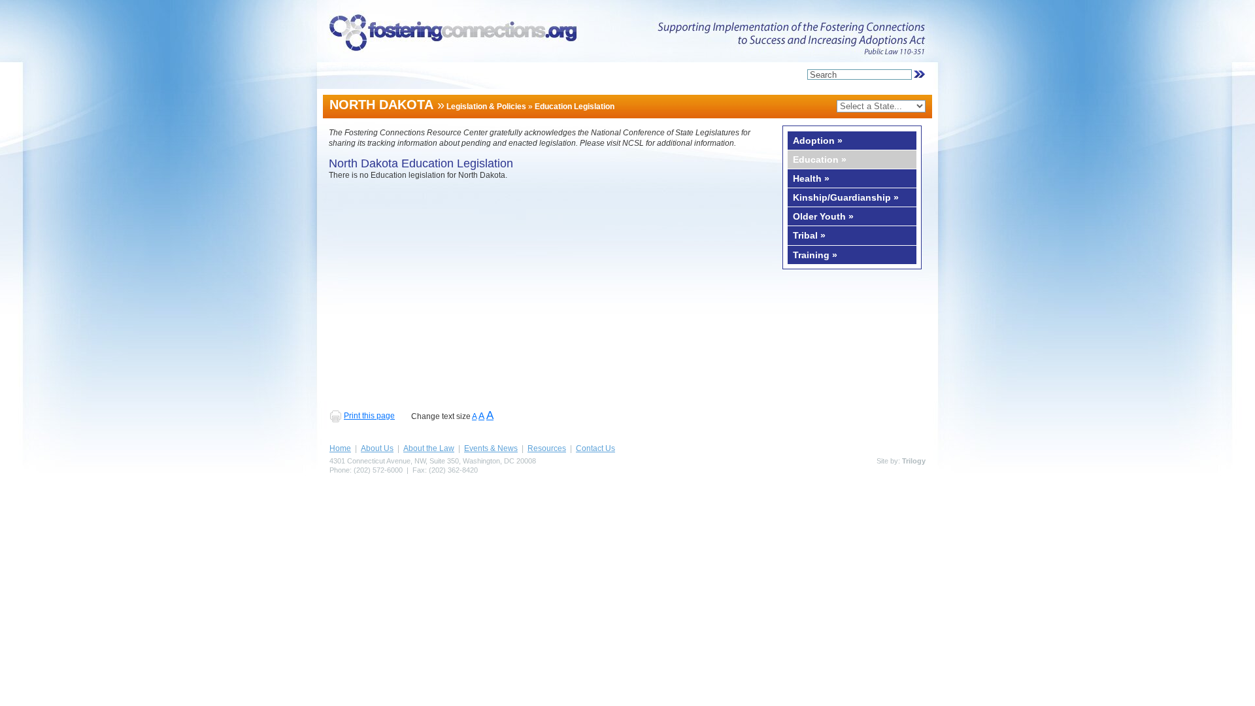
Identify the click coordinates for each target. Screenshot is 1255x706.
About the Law (428, 448)
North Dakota (381, 104)
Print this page (369, 415)
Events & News (491, 448)
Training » (815, 255)
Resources (546, 448)
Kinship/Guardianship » (846, 197)
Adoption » (818, 140)
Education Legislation (574, 106)
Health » (811, 178)
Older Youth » (823, 216)
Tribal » (809, 235)
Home (340, 448)
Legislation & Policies (486, 106)
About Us (377, 448)
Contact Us (595, 448)
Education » (819, 159)
